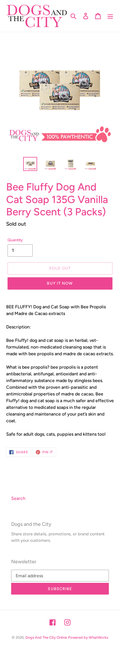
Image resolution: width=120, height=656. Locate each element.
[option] (30, 164)
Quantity (15, 240)
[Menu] (110, 16)
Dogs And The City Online (46, 637)
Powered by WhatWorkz (88, 637)
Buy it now (60, 283)
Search (18, 498)
